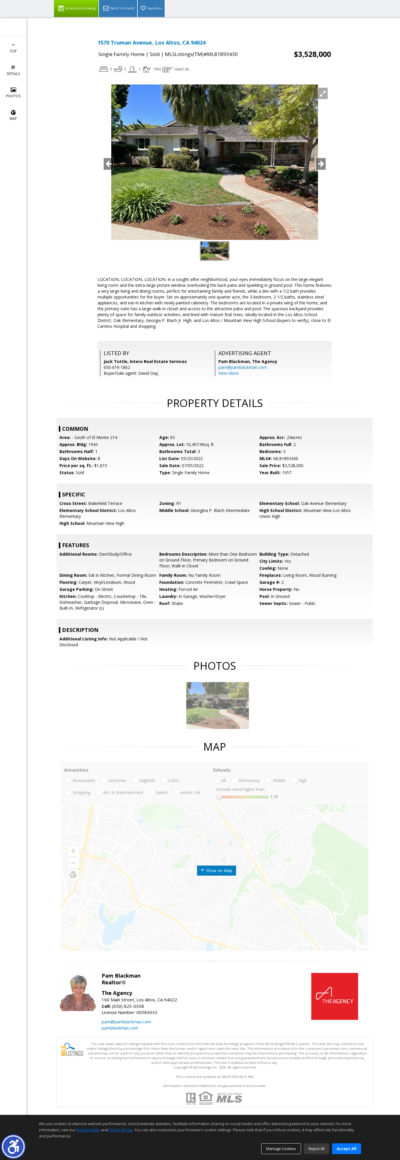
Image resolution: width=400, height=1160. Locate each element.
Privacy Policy (88, 1129)
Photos (13, 96)
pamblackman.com (120, 1028)
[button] (13, 1146)
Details (13, 73)
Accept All (346, 1148)
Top (13, 51)
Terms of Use (121, 1129)
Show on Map (218, 870)
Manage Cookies (281, 1148)
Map (13, 118)
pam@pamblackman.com (242, 367)
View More (228, 373)
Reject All (316, 1148)
